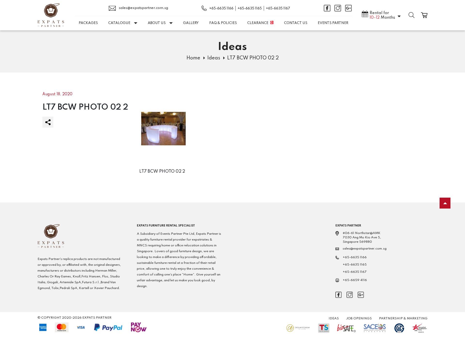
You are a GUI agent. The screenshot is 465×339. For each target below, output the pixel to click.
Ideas (213, 58)
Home (193, 58)
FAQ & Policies (223, 23)
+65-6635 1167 (278, 8)
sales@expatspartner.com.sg (143, 8)
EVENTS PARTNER (333, 23)
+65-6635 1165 (250, 8)
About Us (157, 23)
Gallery (191, 23)
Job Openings (359, 318)
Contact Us (295, 23)
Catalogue (119, 23)
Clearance (257, 23)
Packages (88, 23)
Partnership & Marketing (403, 318)
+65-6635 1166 (221, 8)
